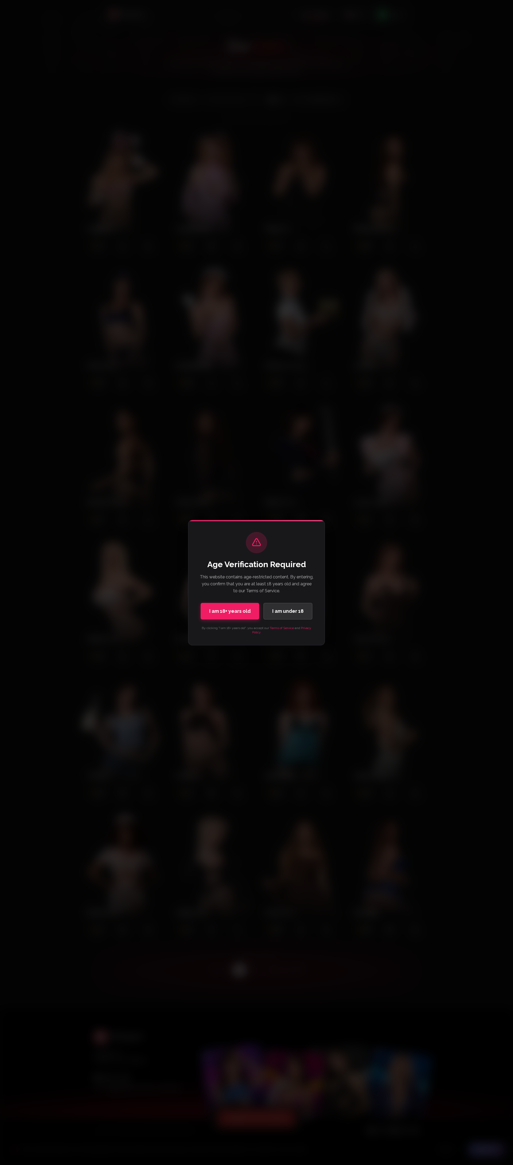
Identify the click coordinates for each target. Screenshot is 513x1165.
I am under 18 (288, 611)
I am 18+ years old (230, 611)
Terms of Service (282, 628)
